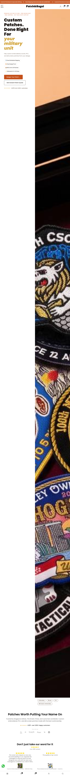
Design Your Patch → (13, 72)
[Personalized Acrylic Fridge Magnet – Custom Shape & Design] (20, 765)
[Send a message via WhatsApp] (3, 766)
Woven (49, 700)
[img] (35, 747)
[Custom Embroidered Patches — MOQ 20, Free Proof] (50, 765)
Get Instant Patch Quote (15, 78)
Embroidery (42, 700)
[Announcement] (30, 2)
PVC (56, 700)
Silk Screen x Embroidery (45, 703)
